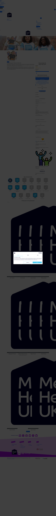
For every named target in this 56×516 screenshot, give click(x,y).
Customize (27, 262)
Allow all (37, 262)
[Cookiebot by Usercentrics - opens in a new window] (39, 253)
